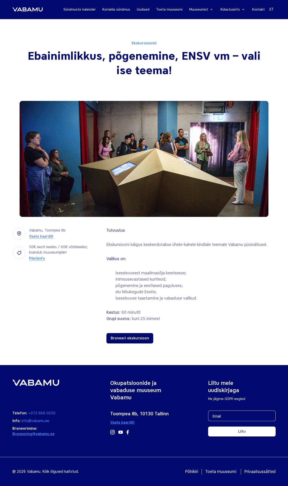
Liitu (242, 431)
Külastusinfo (230, 9)
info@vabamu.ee (35, 421)
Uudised (143, 9)
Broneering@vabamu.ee (33, 434)
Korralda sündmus (116, 9)
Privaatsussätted (260, 471)
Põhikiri (191, 471)
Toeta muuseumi (169, 9)
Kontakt (258, 9)
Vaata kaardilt (41, 236)
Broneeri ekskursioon (130, 338)
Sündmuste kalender (79, 9)
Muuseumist (198, 9)
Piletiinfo (37, 258)
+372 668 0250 (41, 413)
